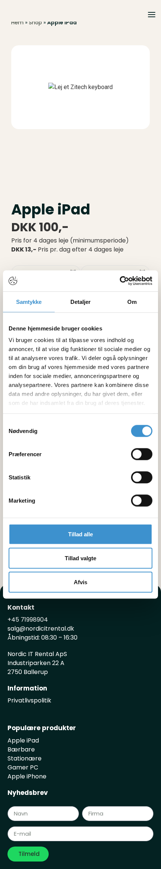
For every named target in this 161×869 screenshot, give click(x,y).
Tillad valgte (80, 558)
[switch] (141, 454)
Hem (17, 22)
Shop (35, 22)
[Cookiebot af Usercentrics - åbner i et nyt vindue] (119, 281)
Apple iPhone (26, 776)
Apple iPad (23, 740)
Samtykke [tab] (29, 301)
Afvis (80, 582)
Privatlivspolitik (29, 700)
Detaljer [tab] (80, 301)
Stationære (24, 758)
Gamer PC (22, 767)
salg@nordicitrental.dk (41, 628)
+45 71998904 (27, 619)
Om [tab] (132, 301)
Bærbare (21, 749)
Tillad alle (80, 534)
